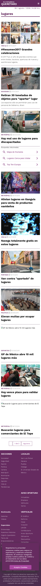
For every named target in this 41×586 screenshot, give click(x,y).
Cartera (4, 470)
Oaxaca (24, 461)
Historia (9, 570)
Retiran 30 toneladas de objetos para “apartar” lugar (19, 97)
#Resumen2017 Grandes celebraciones (16, 51)
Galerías (4, 516)
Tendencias (5, 487)
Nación (3, 464)
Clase (23, 522)
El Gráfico (25, 516)
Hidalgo (24, 467)
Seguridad (5, 461)
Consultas (25, 542)
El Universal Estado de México (30, 471)
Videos (3, 519)
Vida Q (3, 46)
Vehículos (24, 503)
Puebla (23, 464)
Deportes (5, 350)
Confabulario (26, 530)
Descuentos (25, 539)
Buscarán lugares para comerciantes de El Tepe (17, 431)
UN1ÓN (23, 528)
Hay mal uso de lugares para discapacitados (19, 140)
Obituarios (25, 536)
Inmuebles (25, 497)
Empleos (24, 500)
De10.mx (24, 519)
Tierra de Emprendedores (7, 539)
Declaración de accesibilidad (24, 570)
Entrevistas (5, 529)
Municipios (5, 475)
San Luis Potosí (27, 458)
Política (4, 313)
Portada (4, 275)
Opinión (4, 481)
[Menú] (38, 3)
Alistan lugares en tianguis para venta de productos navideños (18, 203)
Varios (23, 506)
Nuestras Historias (8, 532)
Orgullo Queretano (8, 535)
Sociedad (5, 91)
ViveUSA (24, 525)
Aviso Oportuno (27, 533)
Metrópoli (5, 135)
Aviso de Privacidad (21, 561)
